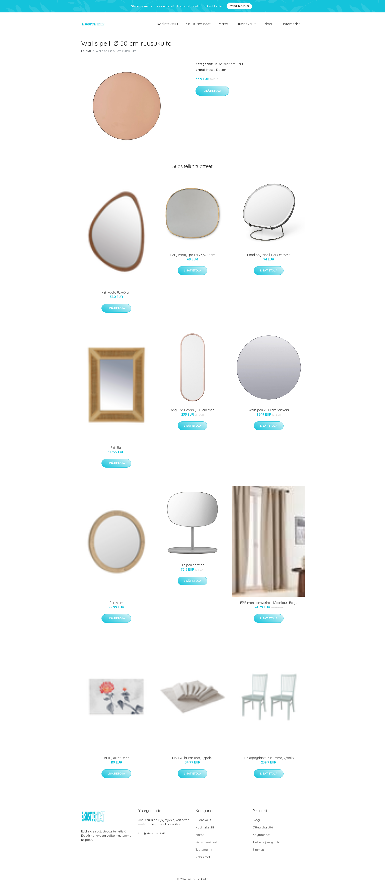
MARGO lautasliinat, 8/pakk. (192, 758)
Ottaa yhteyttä (263, 827)
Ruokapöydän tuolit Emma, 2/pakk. (269, 758)
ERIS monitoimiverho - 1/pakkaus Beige (268, 603)
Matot (223, 24)
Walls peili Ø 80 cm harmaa (269, 410)
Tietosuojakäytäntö (266, 842)
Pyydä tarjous (239, 6)
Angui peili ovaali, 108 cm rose (192, 410)
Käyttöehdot (261, 835)
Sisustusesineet (198, 24)
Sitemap (258, 850)
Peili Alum (116, 603)
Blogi (268, 24)
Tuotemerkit (290, 24)
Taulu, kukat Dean (116, 758)
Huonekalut (246, 24)
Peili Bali (116, 448)
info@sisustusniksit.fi (152, 833)
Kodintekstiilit (167, 24)
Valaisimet (203, 857)
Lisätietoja (212, 91)
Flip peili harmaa (192, 565)
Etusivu (86, 51)
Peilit (240, 64)
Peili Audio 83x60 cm (116, 292)
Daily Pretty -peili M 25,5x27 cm (192, 255)
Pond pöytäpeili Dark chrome (268, 255)
